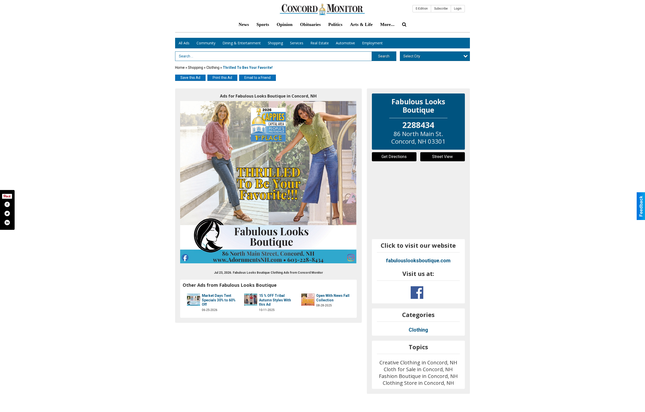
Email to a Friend (257, 78)
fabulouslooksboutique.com (418, 261)
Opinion (285, 24)
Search (384, 56)
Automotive (345, 43)
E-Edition (422, 8)
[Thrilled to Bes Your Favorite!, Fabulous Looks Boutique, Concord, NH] (268, 182)
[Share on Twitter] (7, 213)
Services (296, 43)
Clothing (213, 68)
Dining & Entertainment (241, 43)
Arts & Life (361, 24)
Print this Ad (222, 78)
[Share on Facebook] (7, 204)
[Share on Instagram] (7, 222)
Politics (335, 24)
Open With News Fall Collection (332, 298)
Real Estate (319, 43)
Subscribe (441, 8)
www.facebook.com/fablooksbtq (417, 292)
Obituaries (310, 24)
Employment (372, 43)
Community (206, 43)
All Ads (184, 43)
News (244, 24)
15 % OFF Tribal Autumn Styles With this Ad (275, 300)
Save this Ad (190, 78)
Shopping (275, 43)
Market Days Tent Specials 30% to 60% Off (219, 300)
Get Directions (394, 156)
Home (180, 68)
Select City (411, 56)
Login (458, 8)
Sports (262, 24)
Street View (442, 156)
